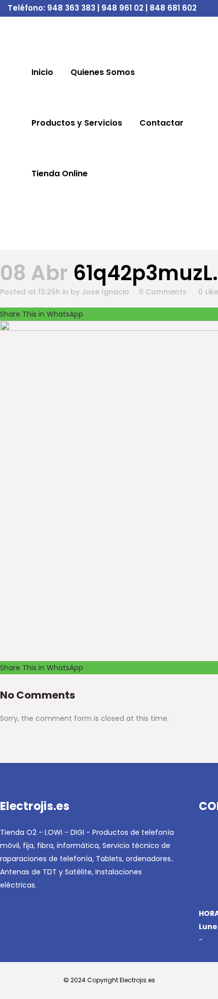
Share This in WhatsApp (41, 314)
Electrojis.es (137, 980)
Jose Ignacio (105, 292)
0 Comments (163, 292)
